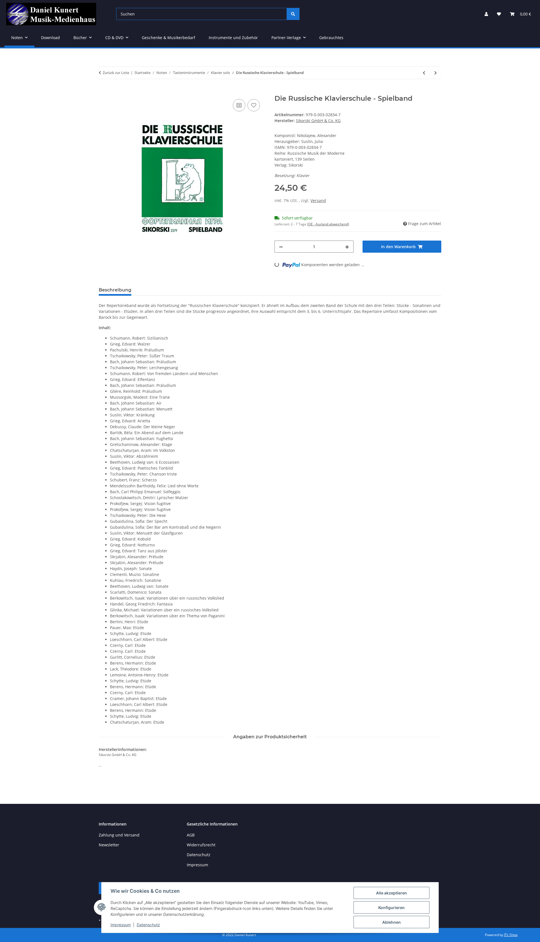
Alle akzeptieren (391, 893)
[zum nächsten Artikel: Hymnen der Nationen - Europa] (435, 73)
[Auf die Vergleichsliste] (239, 105)
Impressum (121, 924)
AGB (191, 835)
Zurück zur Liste (116, 72)
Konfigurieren (391, 907)
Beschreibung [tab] (115, 290)
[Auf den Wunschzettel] (254, 105)
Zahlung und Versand (119, 835)
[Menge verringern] (281, 246)
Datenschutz (148, 924)
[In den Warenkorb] (103, 91)
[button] (486, 14)
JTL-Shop (511, 934)
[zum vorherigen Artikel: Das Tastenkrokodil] (424, 73)
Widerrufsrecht (201, 844)
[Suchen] (293, 14)
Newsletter (109, 844)
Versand (318, 200)
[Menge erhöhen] (347, 246)
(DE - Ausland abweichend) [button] (328, 224)
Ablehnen (391, 922)
